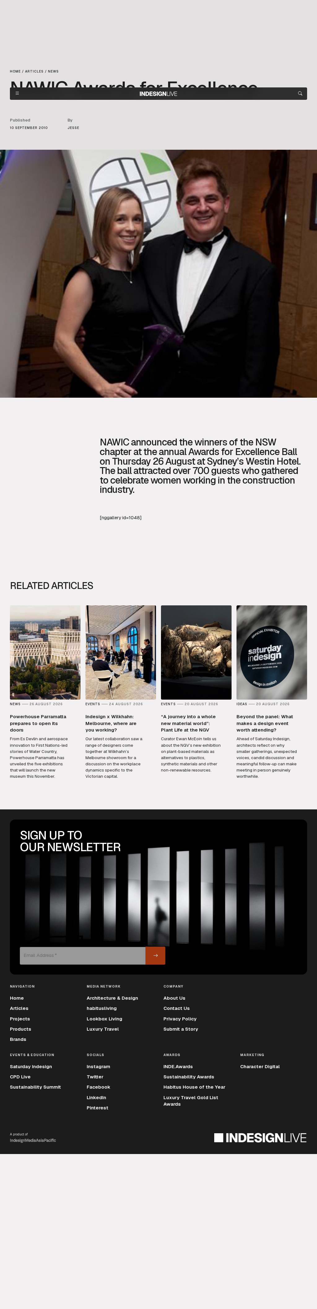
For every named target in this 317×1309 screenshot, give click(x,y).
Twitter (95, 1077)
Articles (19, 1008)
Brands (18, 1039)
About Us (174, 998)
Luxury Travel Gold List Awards (190, 1101)
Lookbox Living (104, 1019)
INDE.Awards (178, 1067)
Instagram (98, 1067)
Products (20, 1029)
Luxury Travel (103, 1029)
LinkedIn (96, 1098)
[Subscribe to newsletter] (155, 956)
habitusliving (102, 1008)
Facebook (99, 1087)
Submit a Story (180, 1029)
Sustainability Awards (188, 1077)
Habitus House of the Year (194, 1087)
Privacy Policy (180, 1019)
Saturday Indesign (31, 1067)
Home (17, 998)
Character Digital (260, 1067)
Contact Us (176, 1008)
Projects (20, 1019)
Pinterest (97, 1108)
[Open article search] (300, 94)
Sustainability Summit (35, 1087)
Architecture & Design (112, 998)
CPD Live (20, 1077)
